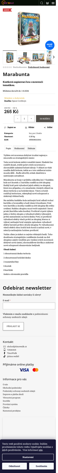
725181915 (11, 349)
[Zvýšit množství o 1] (31, 118)
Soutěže (6, 401)
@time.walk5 (13, 356)
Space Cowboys (19, 100)
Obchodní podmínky (12, 387)
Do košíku (45, 118)
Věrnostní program (12, 397)
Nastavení (28, 457)
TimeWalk (12, 353)
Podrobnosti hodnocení (39, 67)
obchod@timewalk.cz (17, 346)
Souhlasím (41, 466)
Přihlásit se (13, 326)
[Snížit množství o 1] (17, 118)
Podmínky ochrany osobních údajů (19, 391)
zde (41, 449)
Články (6, 407)
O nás (5, 384)
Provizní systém (10, 404)
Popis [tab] (8, 148)
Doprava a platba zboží (13, 394)
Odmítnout (14, 466)
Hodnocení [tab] (19, 148)
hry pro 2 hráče (35, 133)
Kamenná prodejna (12, 410)
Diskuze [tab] (31, 148)
